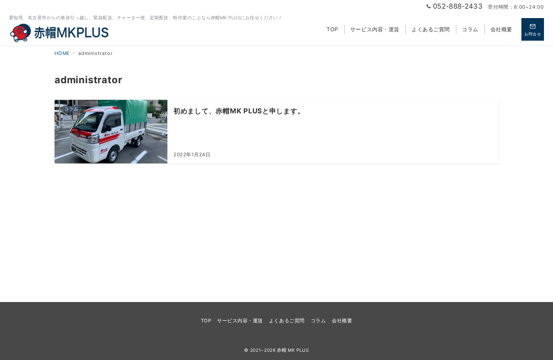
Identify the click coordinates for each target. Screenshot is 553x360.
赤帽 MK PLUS (292, 350)
